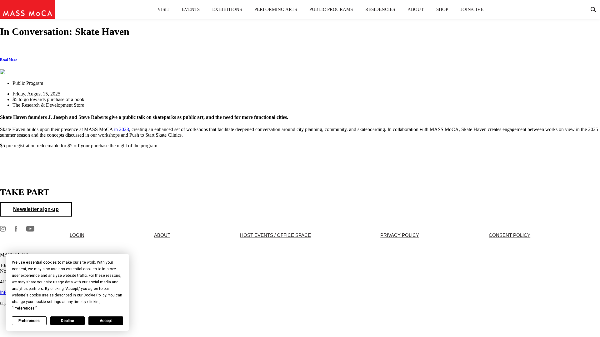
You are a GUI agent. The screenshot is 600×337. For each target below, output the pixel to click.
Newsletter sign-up (36, 209)
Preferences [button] (24, 308)
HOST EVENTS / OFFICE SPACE (275, 235)
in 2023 (121, 129)
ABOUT (162, 235)
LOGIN (77, 235)
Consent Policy (509, 235)
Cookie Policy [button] (94, 295)
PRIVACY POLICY (399, 235)
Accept (106, 321)
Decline (67, 321)
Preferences (29, 321)
